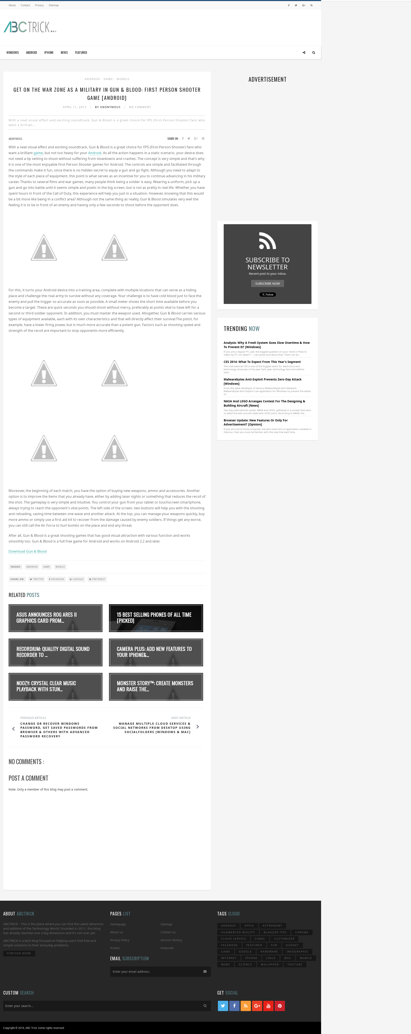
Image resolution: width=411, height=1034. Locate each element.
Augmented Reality (238, 932)
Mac (287, 958)
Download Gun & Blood (28, 551)
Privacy (39, 5)
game (38, 152)
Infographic (297, 951)
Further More (19, 953)
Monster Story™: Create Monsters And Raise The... (155, 686)
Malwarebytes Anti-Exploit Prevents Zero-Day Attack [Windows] (263, 381)
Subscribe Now (267, 283)
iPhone (49, 52)
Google (78, 579)
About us (116, 932)
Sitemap (54, 5)
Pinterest (98, 579)
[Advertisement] (240, 26)
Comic (260, 939)
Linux (271, 958)
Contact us (168, 932)
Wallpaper (270, 964)
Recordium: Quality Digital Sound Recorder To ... (52, 652)
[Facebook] (289, 5)
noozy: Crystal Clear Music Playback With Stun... (46, 686)
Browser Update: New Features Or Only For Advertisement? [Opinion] (256, 422)
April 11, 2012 (75, 107)
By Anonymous (108, 107)
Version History (171, 940)
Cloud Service (233, 939)
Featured (81, 52)
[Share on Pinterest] (203, 138)
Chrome (302, 932)
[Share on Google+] (196, 138)
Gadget (292, 945)
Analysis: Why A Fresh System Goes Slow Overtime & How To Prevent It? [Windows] (267, 345)
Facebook (57, 579)
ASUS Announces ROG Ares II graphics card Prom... (46, 617)
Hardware (269, 951)
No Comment (140, 107)
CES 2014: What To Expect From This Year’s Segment (262, 362)
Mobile (123, 79)
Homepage (118, 924)
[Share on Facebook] (183, 138)
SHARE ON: (17, 579)
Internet (229, 958)
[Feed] (311, 5)
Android (31, 52)
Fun (274, 945)
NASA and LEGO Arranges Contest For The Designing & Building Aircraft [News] (264, 403)
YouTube (294, 964)
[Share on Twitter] (188, 138)
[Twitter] (296, 5)
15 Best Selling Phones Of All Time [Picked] (154, 617)
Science (245, 964)
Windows (12, 52)
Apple (249, 925)
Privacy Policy (119, 940)
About (12, 5)
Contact (25, 5)
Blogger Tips (275, 932)
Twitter (37, 579)
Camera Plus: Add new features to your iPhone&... (154, 652)
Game (109, 79)
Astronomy (272, 925)
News (64, 52)
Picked (114, 948)
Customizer (284, 939)
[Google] (304, 5)
